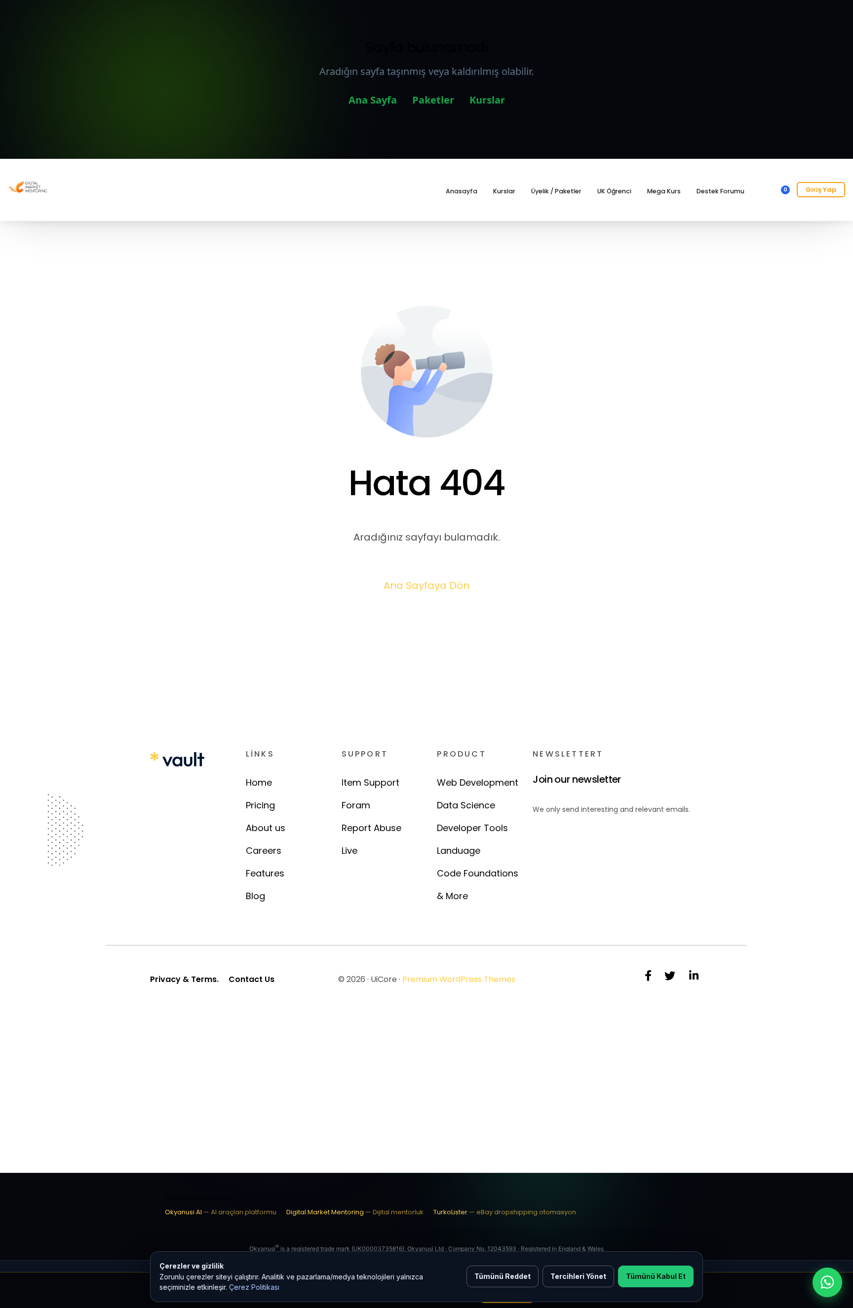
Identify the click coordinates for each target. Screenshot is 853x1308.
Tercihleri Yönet (578, 1276)
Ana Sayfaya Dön (426, 585)
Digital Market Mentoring (355, 1212)
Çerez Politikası (254, 1287)
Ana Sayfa (373, 100)
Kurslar (487, 100)
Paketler (433, 100)
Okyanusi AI (220, 1212)
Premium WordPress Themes (458, 979)
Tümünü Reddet (502, 1276)
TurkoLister (504, 1212)
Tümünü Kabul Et (656, 1276)
